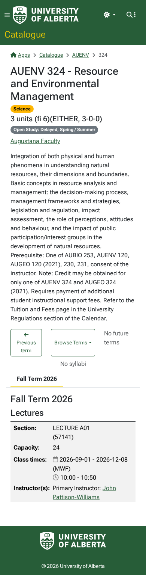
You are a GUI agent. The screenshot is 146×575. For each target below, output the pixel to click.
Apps (24, 55)
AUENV (80, 55)
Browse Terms (70, 343)
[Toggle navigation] (7, 15)
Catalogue (25, 34)
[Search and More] (131, 15)
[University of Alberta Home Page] (46, 15)
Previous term (26, 346)
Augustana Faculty (35, 141)
